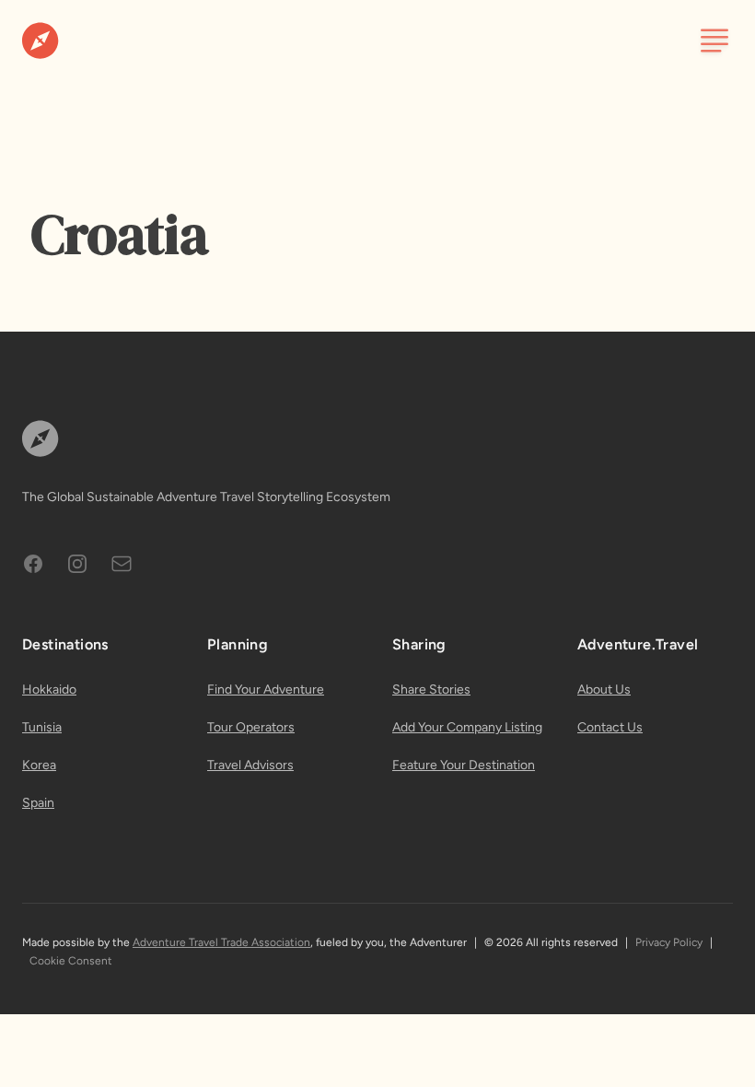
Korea (39, 765)
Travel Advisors (250, 765)
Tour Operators (251, 727)
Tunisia (42, 727)
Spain (38, 803)
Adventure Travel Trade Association (221, 942)
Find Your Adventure (265, 689)
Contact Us (610, 727)
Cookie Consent (70, 960)
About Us (604, 689)
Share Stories (431, 689)
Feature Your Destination (463, 765)
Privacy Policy (669, 942)
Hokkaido (49, 689)
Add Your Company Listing (467, 727)
